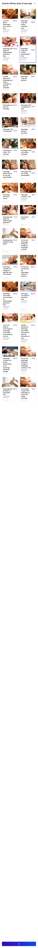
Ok (19, 944)
